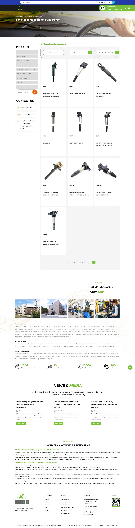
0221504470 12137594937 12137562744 (104, 95)
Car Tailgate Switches (67, 502)
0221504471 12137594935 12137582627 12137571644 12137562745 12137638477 (51, 95)
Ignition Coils (27, 16)
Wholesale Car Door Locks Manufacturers (80, 525)
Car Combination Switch (24, 74)
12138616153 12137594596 (77, 94)
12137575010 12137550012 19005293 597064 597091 (104, 144)
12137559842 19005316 (76, 143)
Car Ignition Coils (65, 513)
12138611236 (46, 143)
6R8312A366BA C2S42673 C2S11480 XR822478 (104, 194)
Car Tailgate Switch (23, 60)
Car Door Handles (66, 505)
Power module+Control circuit (26, 69)
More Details (17, 423)
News (63, 8)
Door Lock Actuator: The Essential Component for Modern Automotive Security (63, 404)
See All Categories (22, 52)
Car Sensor (64, 510)
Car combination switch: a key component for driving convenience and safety (100, 404)
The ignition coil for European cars (24, 457)
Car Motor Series (22, 87)
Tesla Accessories (22, 65)
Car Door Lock (21, 56)
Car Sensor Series (22, 78)
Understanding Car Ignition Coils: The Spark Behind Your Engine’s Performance (26, 404)
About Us (57, 8)
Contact (70, 8)
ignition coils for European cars (38, 465)
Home (50, 8)
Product (21, 16)
